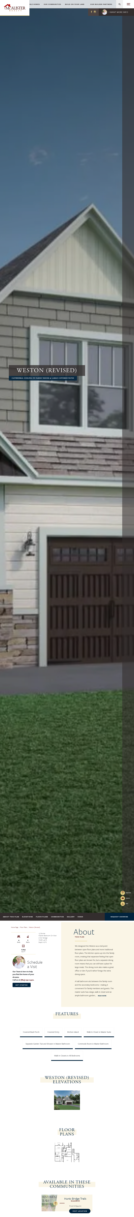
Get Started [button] (21, 985)
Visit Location (80, 1211)
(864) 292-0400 (27, 980)
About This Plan (11, 917)
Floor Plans (42, 917)
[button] (116, 12)
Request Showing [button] (119, 917)
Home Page (14, 927)
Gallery (71, 917)
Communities (57, 917)
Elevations (27, 917)
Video (80, 917)
